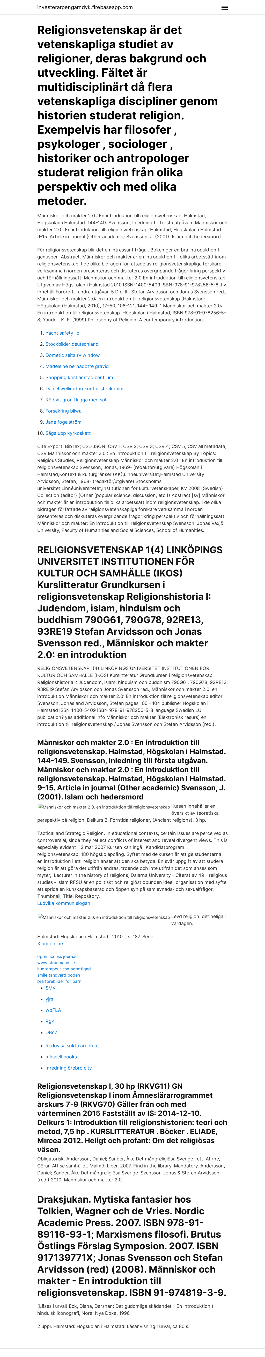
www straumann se (56, 962)
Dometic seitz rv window (73, 355)
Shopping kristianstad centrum (79, 377)
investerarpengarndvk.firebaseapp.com (85, 7)
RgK (50, 1021)
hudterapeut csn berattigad (64, 968)
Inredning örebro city (69, 1068)
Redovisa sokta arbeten (71, 1045)
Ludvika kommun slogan (63, 903)
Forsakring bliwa (64, 411)
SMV (51, 988)
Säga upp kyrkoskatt (68, 433)
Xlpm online (50, 943)
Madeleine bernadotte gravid (77, 366)
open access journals (57, 956)
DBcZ (51, 1032)
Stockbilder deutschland (72, 344)
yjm (49, 999)
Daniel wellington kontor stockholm (84, 388)
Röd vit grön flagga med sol (76, 399)
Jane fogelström (64, 422)
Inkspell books (61, 1056)
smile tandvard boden (58, 975)
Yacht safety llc (62, 333)
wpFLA (53, 1010)
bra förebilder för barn (59, 981)
